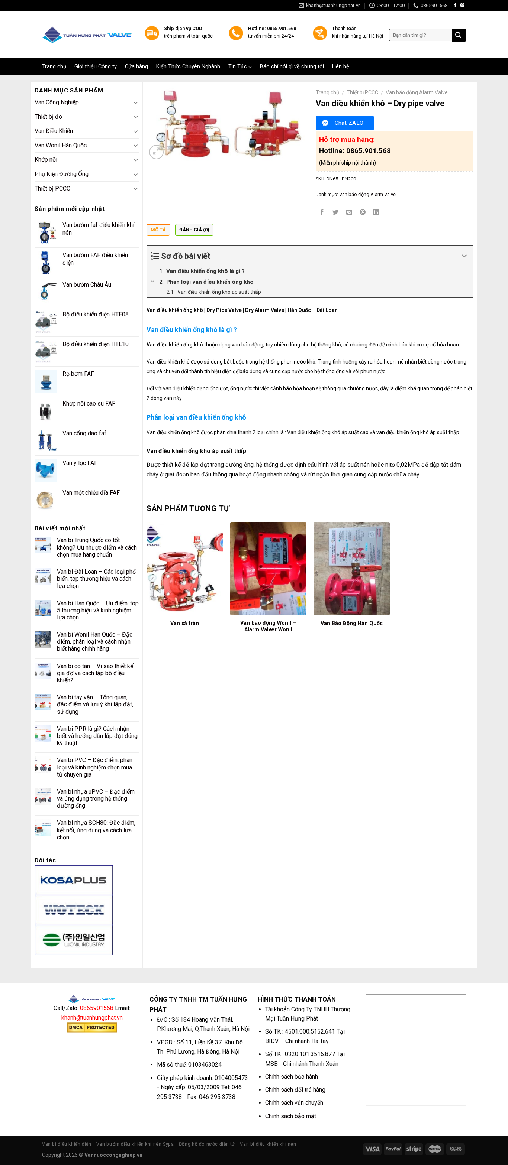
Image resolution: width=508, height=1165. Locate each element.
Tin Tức (237, 67)
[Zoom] (156, 152)
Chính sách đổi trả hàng (295, 1089)
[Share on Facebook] (322, 213)
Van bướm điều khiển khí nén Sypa (135, 1144)
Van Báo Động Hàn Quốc (352, 623)
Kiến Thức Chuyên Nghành (188, 66)
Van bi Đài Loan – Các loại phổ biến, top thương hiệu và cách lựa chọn (96, 578)
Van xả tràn (184, 623)
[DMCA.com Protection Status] (92, 1027)
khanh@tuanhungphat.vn (92, 1017)
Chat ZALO (349, 123)
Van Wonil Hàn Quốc (61, 145)
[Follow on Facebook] (455, 5)
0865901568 (96, 1008)
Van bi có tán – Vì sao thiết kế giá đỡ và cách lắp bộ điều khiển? (95, 673)
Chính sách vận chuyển (294, 1102)
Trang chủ (54, 66)
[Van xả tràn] (185, 568)
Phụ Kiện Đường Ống (62, 174)
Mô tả (158, 229)
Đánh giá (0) (194, 229)
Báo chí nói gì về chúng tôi (292, 66)
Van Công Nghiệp (57, 102)
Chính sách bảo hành (291, 1076)
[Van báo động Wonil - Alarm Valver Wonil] (268, 568)
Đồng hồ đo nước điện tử (207, 1144)
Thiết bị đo (48, 116)
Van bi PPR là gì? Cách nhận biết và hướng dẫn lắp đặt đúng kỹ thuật (97, 735)
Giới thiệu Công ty (95, 66)
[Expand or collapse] (464, 256)
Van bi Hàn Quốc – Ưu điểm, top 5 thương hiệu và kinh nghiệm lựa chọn (98, 610)
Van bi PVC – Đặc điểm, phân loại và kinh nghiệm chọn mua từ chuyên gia (94, 767)
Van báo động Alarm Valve (417, 92)
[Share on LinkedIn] (376, 213)
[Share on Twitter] (335, 213)
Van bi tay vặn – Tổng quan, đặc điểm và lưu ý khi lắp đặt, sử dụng (95, 704)
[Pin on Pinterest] (362, 213)
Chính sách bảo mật (290, 1116)
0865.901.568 (368, 150)
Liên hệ (340, 66)
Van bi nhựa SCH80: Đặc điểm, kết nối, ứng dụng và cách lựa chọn (96, 829)
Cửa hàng (136, 66)
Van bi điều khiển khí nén (268, 1144)
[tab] (158, 232)
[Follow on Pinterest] (462, 5)
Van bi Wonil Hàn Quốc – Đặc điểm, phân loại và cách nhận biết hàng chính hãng (94, 641)
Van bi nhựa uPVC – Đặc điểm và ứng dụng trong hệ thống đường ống (96, 798)
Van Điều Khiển (54, 130)
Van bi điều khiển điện (66, 1144)
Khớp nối (46, 159)
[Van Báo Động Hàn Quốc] (352, 568)
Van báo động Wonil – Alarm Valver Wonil (268, 626)
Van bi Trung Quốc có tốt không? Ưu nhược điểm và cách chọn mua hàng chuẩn (97, 547)
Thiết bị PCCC (52, 188)
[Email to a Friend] (349, 213)
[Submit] (458, 35)
